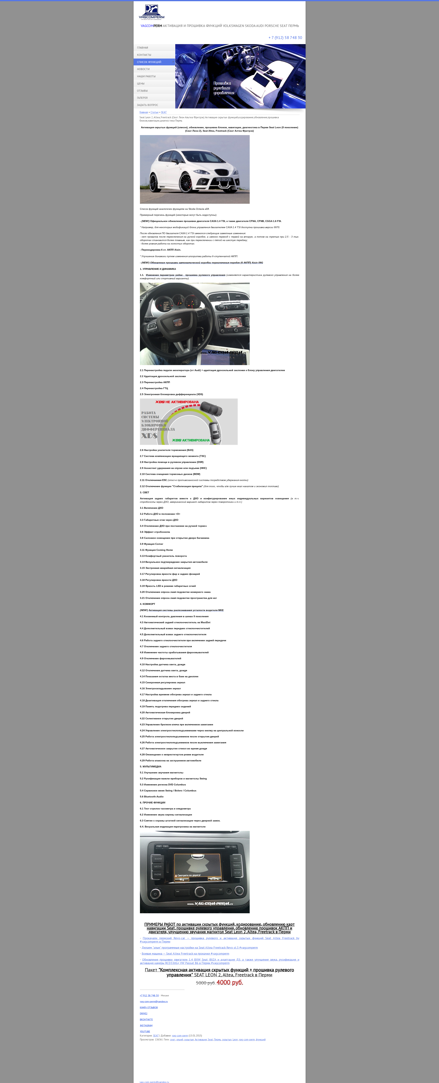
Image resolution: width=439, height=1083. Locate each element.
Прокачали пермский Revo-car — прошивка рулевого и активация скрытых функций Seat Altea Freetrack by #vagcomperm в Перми (219, 939)
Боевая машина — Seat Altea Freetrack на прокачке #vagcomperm (185, 953)
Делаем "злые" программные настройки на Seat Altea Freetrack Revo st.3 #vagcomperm (200, 947)
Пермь (217, 1039)
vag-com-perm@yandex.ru (154, 1001)
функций (261, 1039)
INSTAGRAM (146, 1025)
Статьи (154, 112)
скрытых (227, 1039)
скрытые (189, 1039)
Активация (201, 1039)
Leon (235, 1039)
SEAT (164, 112)
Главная (144, 112)
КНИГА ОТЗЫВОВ (149, 1007)
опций (179, 1039)
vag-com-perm (180, 1035)
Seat (210, 1039)
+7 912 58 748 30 (149, 995)
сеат (172, 1039)
